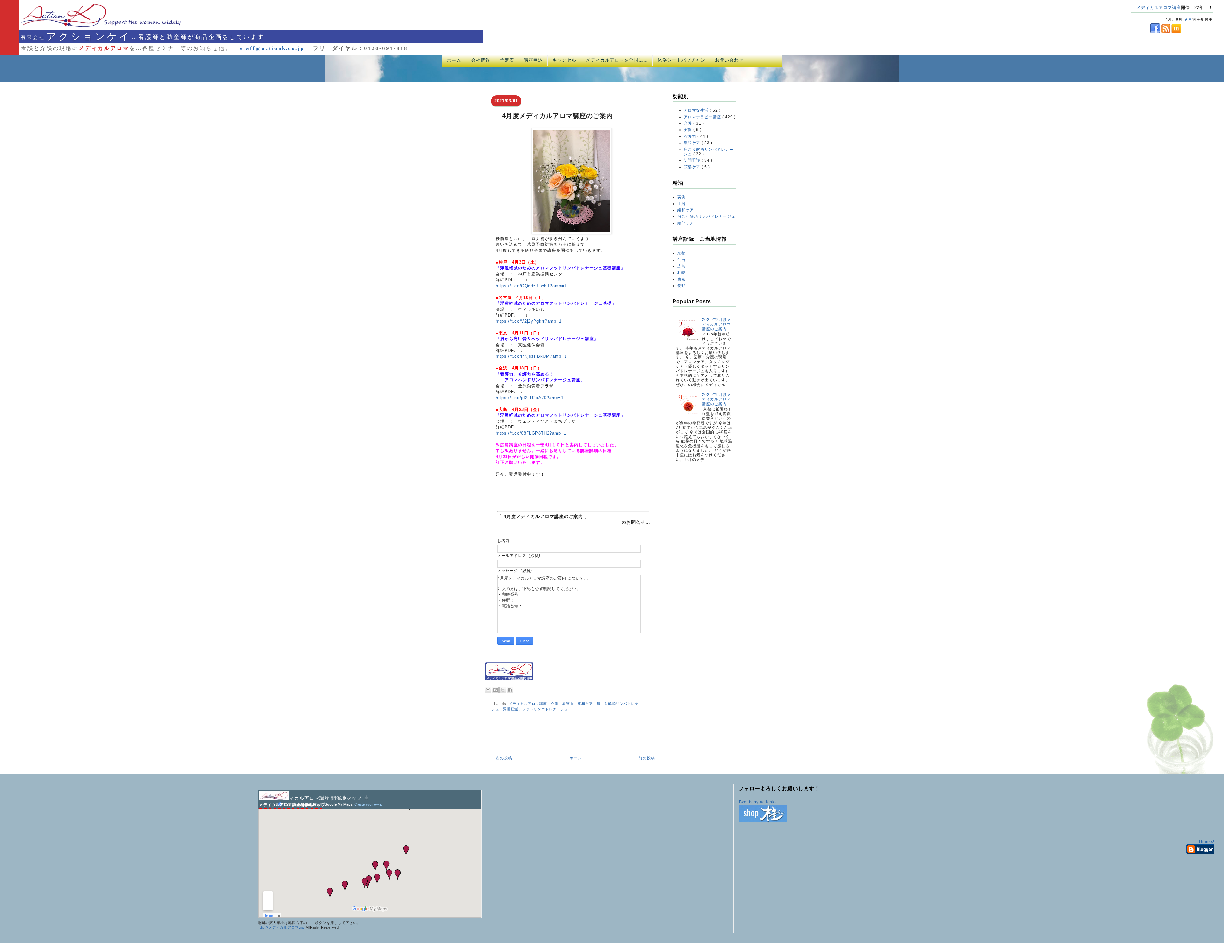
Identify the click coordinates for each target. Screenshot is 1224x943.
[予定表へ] (274, 799)
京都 (681, 253)
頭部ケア (693, 167)
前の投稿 (646, 758)
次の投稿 (504, 758)
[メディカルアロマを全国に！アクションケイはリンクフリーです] (509, 679)
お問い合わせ (729, 59)
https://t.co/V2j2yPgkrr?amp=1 (529, 321)
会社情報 (480, 59)
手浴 (681, 203)
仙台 (681, 260)
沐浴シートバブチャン (681, 59)
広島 (681, 266)
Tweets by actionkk (758, 802)
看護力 (568, 703)
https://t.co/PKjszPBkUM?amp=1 (531, 356)
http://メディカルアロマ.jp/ (281, 927)
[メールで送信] (488, 690)
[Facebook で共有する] (510, 690)
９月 (1188, 19)
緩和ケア (586, 703)
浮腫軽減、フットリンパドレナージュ (535, 709)
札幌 (681, 272)
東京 (681, 279)
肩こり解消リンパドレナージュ (706, 216)
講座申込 (533, 59)
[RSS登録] (1165, 32)
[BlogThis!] (495, 690)
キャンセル (564, 59)
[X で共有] (502, 690)
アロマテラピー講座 (703, 117)
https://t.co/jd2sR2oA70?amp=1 (530, 397)
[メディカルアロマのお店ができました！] (763, 821)
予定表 (507, 59)
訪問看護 (693, 160)
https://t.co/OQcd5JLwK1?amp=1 (531, 285)
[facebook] (1145, 32)
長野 (681, 285)
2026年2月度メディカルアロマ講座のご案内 (716, 324)
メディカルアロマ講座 (1158, 7)
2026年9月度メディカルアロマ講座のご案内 (716, 399)
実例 (688, 130)
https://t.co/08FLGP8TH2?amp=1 (531, 433)
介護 (555, 703)
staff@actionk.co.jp (272, 48)
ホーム (454, 60)
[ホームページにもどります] (93, 27)
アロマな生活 (697, 110)
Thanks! (1206, 841)
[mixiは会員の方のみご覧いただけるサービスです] (1175, 32)
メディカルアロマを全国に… (617, 59)
